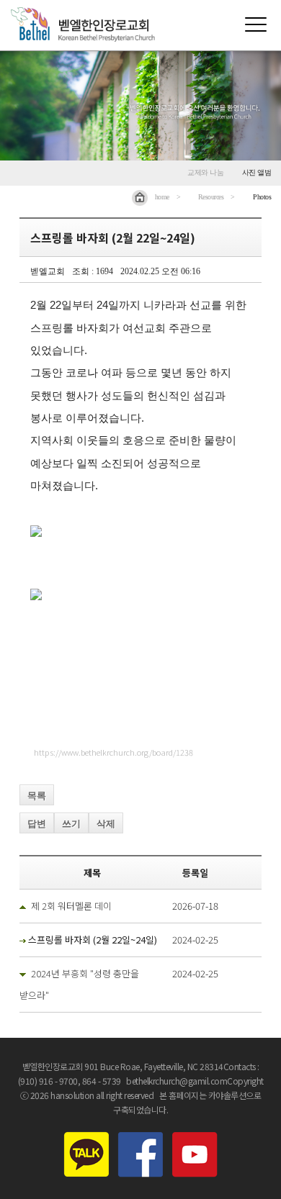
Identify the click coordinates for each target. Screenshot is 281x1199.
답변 (36, 823)
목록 (36, 795)
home (162, 197)
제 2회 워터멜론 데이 (71, 906)
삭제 (106, 823)
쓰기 (71, 823)
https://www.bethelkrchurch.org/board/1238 (113, 752)
